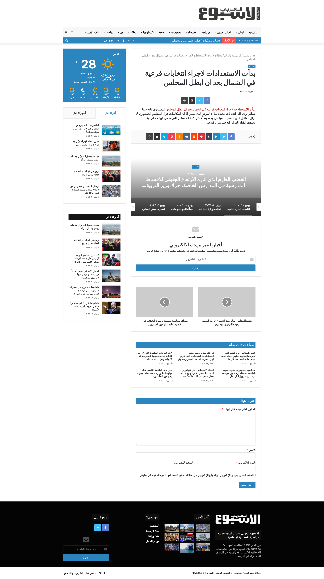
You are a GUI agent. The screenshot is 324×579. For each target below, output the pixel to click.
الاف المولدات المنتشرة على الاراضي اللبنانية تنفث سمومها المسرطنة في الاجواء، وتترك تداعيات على (154, 356)
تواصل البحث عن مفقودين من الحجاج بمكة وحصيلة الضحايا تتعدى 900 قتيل (84, 190)
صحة (161, 32)
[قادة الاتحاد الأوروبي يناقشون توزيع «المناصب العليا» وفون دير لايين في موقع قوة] (203, 547)
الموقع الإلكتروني (183, 462)
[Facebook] (207, 100)
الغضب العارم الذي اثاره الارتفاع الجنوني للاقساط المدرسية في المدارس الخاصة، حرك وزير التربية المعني (196, 185)
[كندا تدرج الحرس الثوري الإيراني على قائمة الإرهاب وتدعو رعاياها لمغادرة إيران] (111, 260)
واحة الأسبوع (92, 32)
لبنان (241, 32)
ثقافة (133, 32)
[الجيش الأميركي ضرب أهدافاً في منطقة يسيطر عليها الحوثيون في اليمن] (111, 276)
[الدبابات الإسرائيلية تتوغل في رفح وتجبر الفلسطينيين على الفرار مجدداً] (172, 528)
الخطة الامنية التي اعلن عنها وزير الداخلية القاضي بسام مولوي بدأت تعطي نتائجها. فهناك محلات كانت (197, 373)
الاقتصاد (192, 32)
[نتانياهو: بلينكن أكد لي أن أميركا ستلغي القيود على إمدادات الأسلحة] (111, 308)
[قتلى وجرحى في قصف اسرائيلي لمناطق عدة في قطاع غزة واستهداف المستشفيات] (203, 537)
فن (122, 32)
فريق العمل (152, 541)
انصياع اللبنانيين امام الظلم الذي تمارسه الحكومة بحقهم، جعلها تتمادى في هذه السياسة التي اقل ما (237, 356)
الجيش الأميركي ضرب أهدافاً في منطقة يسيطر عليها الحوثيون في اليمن (85, 274)
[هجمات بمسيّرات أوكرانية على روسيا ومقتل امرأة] (111, 161)
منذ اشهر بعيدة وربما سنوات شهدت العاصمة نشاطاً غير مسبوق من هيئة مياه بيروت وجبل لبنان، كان (238, 373)
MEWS (210, 573)
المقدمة (154, 525)
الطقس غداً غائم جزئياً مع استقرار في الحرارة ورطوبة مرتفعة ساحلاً (85, 128)
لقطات (218, 55)
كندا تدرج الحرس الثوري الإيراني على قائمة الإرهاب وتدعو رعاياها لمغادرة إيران (86, 258)
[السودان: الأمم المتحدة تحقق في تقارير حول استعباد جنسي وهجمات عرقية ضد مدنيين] (172, 537)
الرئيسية (253, 32)
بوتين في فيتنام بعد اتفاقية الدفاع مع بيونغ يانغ (86, 173)
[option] (196, 182)
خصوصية (91, 573)
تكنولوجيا (148, 32)
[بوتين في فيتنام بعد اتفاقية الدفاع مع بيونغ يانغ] (111, 176)
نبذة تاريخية (152, 530)
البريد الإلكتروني (245, 462)
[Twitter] (199, 100)
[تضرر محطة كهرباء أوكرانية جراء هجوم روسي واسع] (111, 146)
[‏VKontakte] (186, 136)
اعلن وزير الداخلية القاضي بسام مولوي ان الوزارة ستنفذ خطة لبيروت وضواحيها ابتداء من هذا (154, 373)
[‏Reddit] (194, 136)
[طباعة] (184, 100)
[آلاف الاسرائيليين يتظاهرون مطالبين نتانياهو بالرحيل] (172, 547)
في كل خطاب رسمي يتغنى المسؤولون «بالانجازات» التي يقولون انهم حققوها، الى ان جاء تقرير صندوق (196, 356)
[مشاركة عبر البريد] (192, 100)
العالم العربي (224, 32)
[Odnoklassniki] (179, 136)
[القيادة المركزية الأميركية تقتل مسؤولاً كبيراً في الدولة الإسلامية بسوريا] (187, 528)
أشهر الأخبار (79, 113)
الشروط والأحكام (73, 573)
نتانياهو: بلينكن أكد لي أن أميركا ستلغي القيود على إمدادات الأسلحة (84, 306)
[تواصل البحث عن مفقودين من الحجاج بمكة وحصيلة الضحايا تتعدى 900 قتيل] (111, 191)
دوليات (206, 32)
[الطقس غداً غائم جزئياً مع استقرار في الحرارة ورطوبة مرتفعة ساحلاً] (111, 130)
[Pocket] (171, 136)
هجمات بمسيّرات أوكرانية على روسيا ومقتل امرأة (195, 40)
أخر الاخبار (110, 113)
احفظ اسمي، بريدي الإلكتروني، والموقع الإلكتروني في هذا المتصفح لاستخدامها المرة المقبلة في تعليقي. (196, 475)
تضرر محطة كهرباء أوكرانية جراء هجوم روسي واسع (86, 143)
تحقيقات (176, 32)
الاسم (251, 450)
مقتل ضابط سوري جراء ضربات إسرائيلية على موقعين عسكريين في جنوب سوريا (84, 290)
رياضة (109, 32)
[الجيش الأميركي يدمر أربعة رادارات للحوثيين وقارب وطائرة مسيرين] (187, 548)
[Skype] (164, 136)
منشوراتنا (153, 536)
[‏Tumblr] (209, 136)
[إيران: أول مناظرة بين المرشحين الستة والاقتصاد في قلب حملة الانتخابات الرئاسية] (187, 537)
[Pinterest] (201, 136)
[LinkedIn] (216, 136)
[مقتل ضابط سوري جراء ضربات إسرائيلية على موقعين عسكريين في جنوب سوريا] (111, 292)
